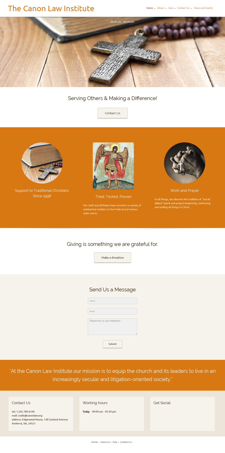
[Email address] (98, 21)
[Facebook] (170, 413)
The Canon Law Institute (51, 8)
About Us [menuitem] (105, 442)
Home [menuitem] (94, 442)
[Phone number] (93, 21)
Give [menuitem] (115, 442)
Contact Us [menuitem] (125, 442)
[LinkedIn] (176, 413)
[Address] (102, 21)
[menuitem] (149, 8)
